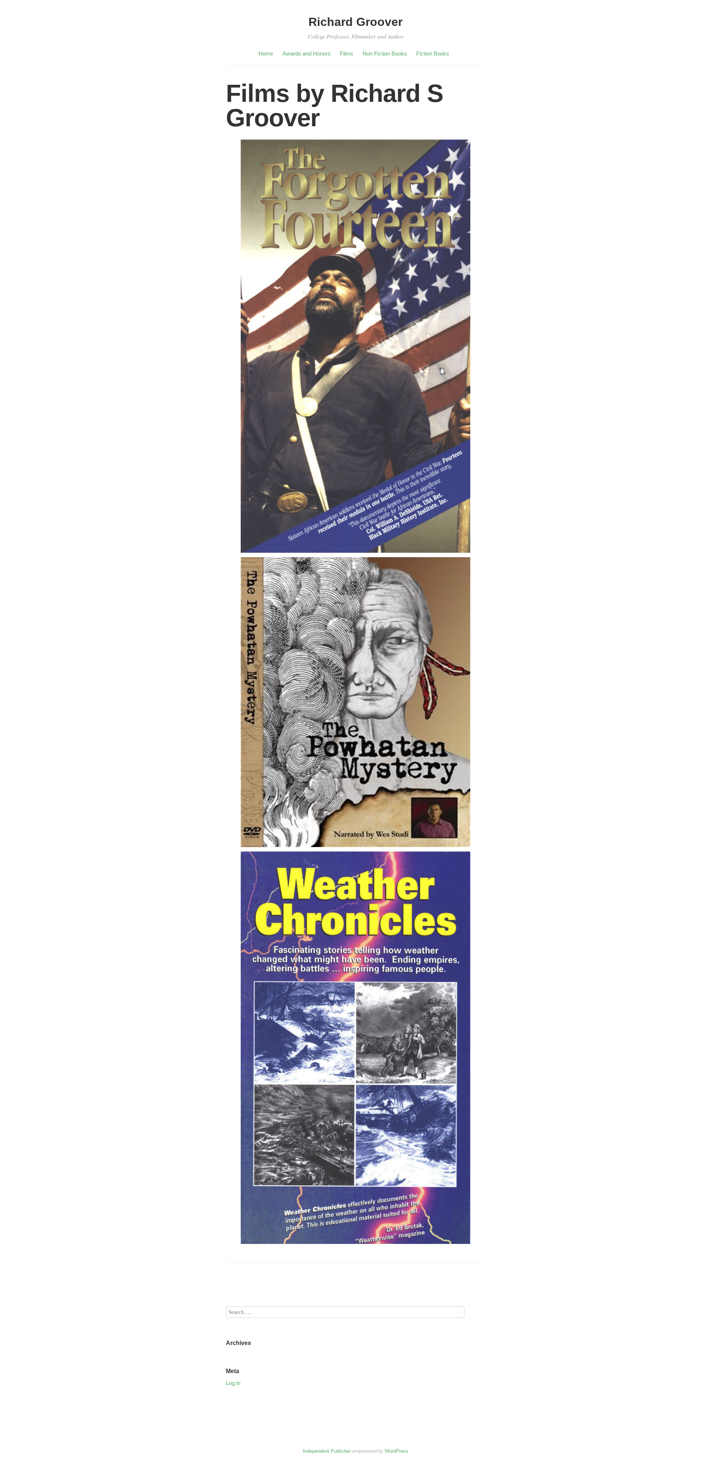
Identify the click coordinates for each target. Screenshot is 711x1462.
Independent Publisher (327, 1451)
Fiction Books (432, 53)
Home (265, 53)
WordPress (396, 1451)
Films (346, 53)
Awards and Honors (307, 53)
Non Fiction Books (385, 53)
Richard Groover (355, 22)
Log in (233, 1383)
